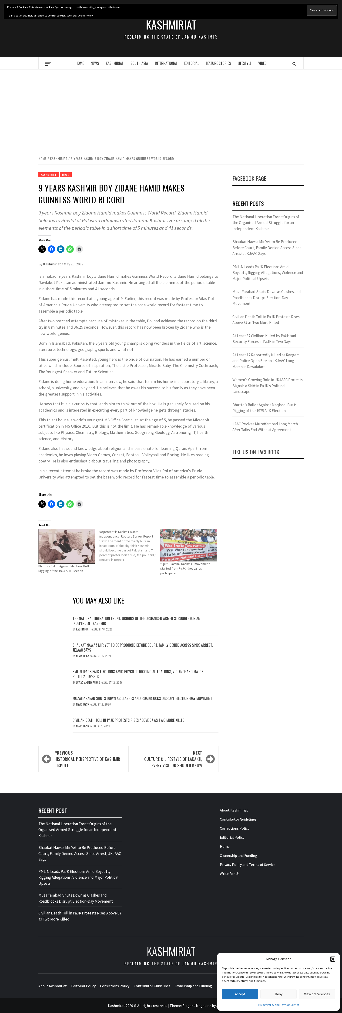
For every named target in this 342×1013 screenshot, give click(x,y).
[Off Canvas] (48, 63)
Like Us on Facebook (255, 452)
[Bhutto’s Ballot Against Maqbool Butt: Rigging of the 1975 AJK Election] (66, 546)
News (95, 63)
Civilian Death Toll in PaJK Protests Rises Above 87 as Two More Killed (128, 720)
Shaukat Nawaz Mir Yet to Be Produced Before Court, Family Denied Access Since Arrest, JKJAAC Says (143, 647)
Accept (240, 994)
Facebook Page (249, 178)
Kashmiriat (171, 24)
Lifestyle (244, 63)
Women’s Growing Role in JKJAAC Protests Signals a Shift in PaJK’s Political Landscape (267, 385)
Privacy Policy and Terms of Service (278, 1004)
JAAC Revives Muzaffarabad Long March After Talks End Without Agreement (265, 426)
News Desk (83, 656)
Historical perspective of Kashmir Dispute (87, 759)
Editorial (191, 63)
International (166, 63)
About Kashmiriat (234, 810)
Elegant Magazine (196, 1005)
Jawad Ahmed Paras (88, 682)
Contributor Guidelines (238, 819)
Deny (278, 994)
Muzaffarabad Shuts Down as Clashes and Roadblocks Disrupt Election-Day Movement (142, 698)
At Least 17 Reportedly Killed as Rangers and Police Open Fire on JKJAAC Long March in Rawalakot (265, 360)
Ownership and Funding (238, 855)
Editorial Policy (232, 837)
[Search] (294, 63)
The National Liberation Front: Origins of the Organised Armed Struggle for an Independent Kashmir (136, 621)
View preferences (317, 994)
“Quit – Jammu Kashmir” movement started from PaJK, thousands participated (185, 568)
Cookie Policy (85, 15)
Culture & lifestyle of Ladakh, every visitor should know (173, 759)
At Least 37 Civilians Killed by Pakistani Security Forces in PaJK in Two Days (264, 338)
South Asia (139, 63)
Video (262, 63)
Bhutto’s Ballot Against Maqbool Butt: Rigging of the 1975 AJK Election (264, 407)
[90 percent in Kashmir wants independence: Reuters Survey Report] (129, 545)
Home (80, 63)
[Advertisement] (171, 107)
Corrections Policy (234, 828)
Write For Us (229, 873)
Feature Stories (218, 63)
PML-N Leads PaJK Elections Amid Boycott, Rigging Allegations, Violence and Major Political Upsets (138, 674)
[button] (332, 959)
